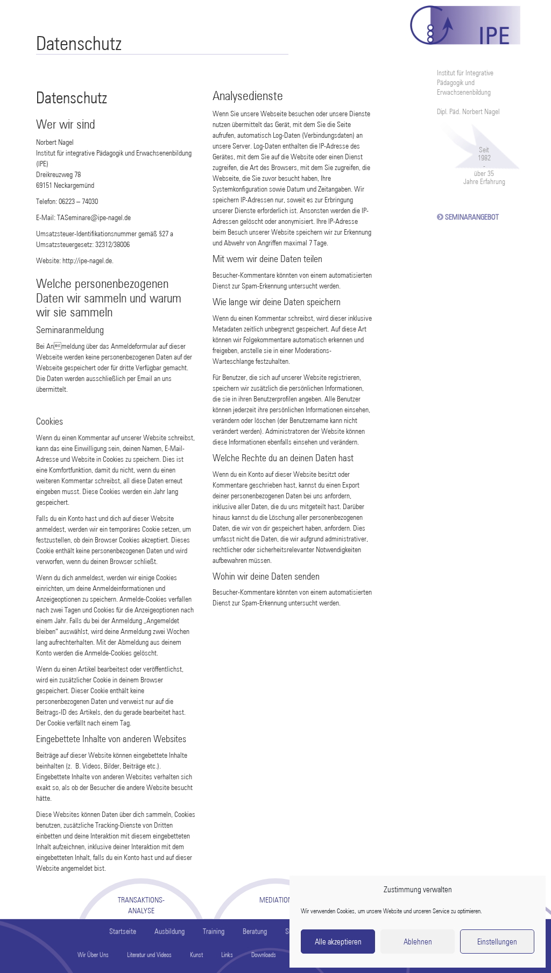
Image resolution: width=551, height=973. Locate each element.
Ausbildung (169, 931)
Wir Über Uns (93, 954)
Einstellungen (497, 942)
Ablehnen (418, 942)
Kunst (196, 954)
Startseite (122, 931)
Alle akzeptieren (338, 942)
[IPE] (465, 22)
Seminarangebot (472, 217)
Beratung (255, 931)
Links (227, 954)
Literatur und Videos (149, 954)
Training (213, 931)
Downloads (263, 954)
